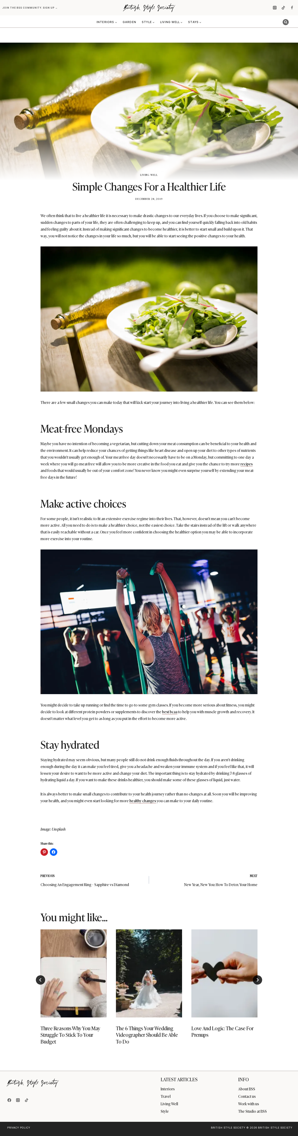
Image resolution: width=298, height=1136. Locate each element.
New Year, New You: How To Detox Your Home (220, 880)
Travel (166, 1096)
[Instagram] (274, 7)
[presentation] (74, 973)
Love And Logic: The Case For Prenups (222, 1031)
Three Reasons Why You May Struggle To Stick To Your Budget (70, 1034)
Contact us (247, 1096)
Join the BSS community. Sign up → (30, 7)
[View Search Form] (286, 22)
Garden (129, 22)
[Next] (257, 980)
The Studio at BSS (252, 1111)
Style (165, 1111)
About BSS (246, 1089)
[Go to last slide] (40, 980)
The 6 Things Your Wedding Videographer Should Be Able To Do (147, 1034)
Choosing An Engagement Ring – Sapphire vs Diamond (85, 880)
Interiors (168, 1089)
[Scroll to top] (286, 1122)
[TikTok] (283, 7)
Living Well (149, 175)
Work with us (248, 1103)
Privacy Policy (18, 1127)
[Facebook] (292, 7)
